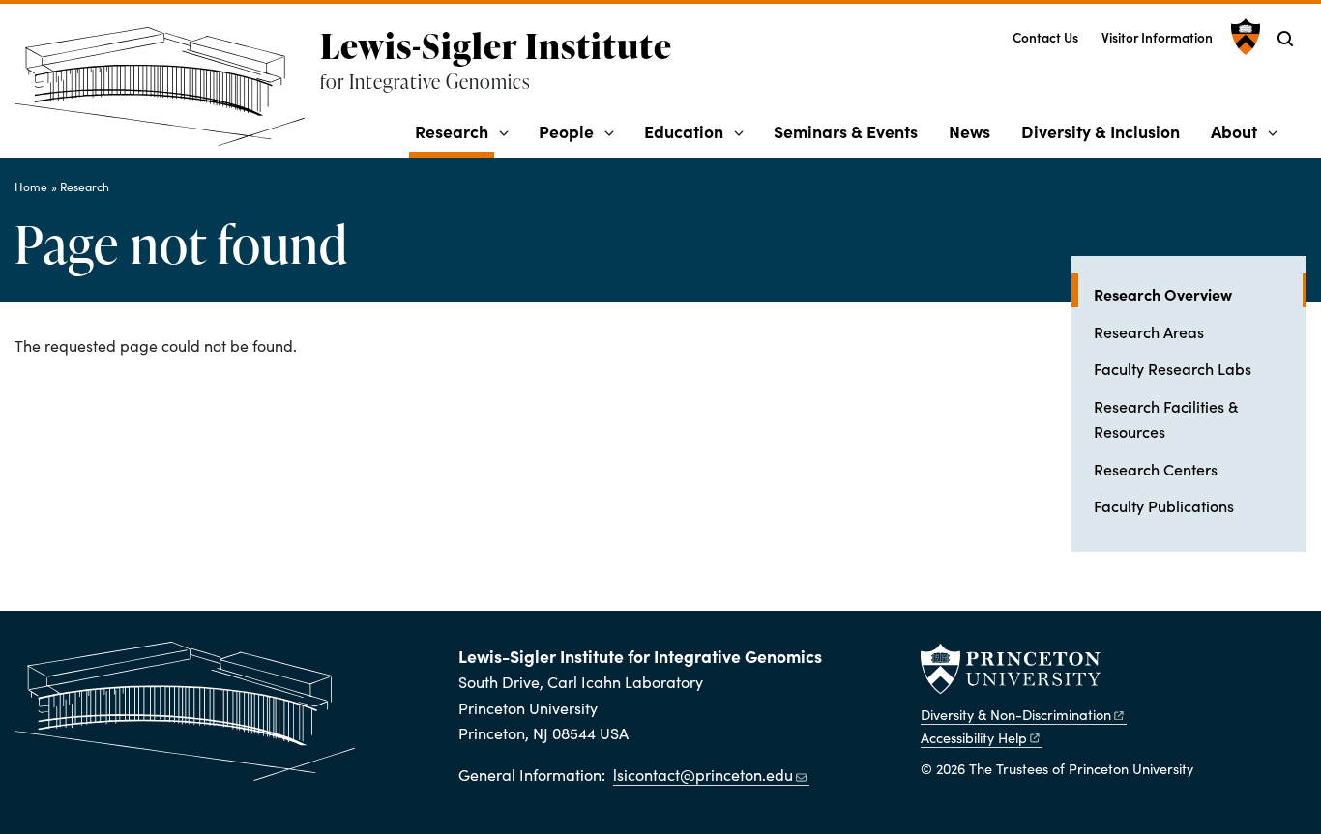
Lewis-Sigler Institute (496, 45)
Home (31, 186)
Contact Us (1045, 37)
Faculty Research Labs (1172, 368)
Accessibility (974, 737)
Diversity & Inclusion (1100, 131)
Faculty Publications (1164, 505)
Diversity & (1016, 714)
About (1234, 131)
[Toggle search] (1285, 38)
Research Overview (1200, 293)
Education (683, 131)
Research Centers (1156, 468)
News (969, 131)
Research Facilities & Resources (1166, 418)
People (566, 131)
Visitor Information (1157, 37)
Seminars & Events (846, 131)
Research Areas (1149, 331)
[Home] (167, 94)
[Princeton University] (1243, 36)
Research (454, 130)
